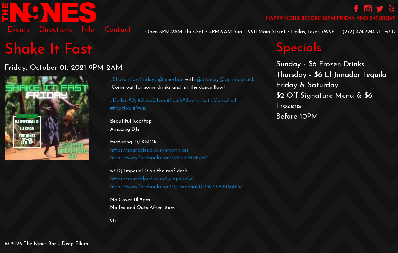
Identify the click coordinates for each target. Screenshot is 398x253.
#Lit (205, 100)
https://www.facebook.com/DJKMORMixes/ (158, 158)
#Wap (139, 108)
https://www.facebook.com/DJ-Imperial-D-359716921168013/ (176, 187)
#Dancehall (223, 100)
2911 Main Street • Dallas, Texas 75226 (291, 32)
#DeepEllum (151, 100)
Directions (55, 30)
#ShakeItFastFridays (134, 79)
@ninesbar (170, 79)
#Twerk (175, 100)
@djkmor (206, 79)
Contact (117, 30)
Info (88, 30)
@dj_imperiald (236, 79)
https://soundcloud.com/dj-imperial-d (151, 179)
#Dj (132, 100)
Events (18, 30)
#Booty (191, 100)
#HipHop (120, 108)
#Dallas (118, 100)
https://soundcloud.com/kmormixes (149, 150)
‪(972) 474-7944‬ (358, 32)
